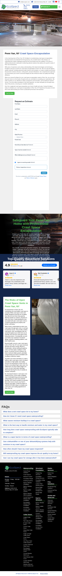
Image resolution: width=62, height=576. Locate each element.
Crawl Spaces (27, 474)
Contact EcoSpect (21, 383)
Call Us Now (9, 93)
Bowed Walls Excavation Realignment (39, 489)
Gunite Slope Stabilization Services (51, 519)
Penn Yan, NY (12, 53)
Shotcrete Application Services (50, 502)
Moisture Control (27, 476)
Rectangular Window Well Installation (26, 504)
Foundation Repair (28, 478)
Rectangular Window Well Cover (26, 549)
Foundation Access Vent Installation (26, 509)
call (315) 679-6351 (10, 385)
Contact (36, 6)
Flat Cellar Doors (27, 521)
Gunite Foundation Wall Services (52, 507)
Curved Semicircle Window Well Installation (28, 498)
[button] (45, 7)
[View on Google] (6, 274)
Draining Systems (28, 480)
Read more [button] (8, 285)
